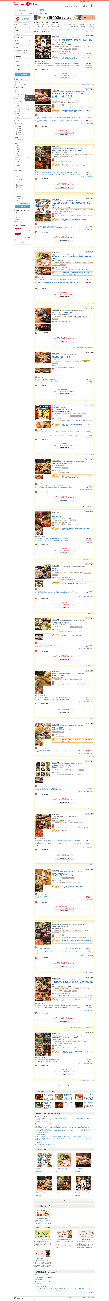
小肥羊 (83, 1288)
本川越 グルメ (41, 13)
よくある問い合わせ (67, 2)
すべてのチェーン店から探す (87, 1292)
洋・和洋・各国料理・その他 (73, 24)
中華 (82, 1118)
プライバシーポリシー (77, 1297)
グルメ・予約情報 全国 (27, 13)
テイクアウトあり (21, 134)
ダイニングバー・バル (51, 1118)
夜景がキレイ (63, 1129)
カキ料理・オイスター (58, 1136)
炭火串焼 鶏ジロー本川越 (61, 766)
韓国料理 (38, 1120)
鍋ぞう (58, 1290)
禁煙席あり (86, 1126)
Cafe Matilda (56, 516)
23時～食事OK (48, 1129)
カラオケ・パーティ (58, 1120)
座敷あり (19, 149)
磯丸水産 (70, 1288)
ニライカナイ (38, 1288)
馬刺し (90, 1136)
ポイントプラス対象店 (21, 94)
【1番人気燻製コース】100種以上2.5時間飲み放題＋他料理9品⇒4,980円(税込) (55, 487)
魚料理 (69, 1138)
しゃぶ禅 (41, 1290)
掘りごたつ (19, 147)
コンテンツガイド (77, 2)
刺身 (65, 1136)
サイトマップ (70, 1297)
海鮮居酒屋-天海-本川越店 (61, 357)
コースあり (19, 130)
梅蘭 (65, 1288)
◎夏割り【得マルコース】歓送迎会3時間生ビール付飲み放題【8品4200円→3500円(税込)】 (58, 1005)
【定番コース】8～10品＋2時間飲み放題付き (47, 381)
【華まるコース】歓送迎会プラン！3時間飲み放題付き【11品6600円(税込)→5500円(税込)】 (58, 63)
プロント (79, 1290)
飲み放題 (19, 126)
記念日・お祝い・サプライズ (23, 109)
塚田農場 (44, 1288)
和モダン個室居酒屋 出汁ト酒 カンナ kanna (67, 150)
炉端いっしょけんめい (60, 675)
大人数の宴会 (19, 115)
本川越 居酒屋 (38, 1284)
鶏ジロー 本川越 (91, 808)
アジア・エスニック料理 (46, 1120)
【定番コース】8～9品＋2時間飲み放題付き (47, 379)
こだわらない (38, 1118)
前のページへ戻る (18, 13)
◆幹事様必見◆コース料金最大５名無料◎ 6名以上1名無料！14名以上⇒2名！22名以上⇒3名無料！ (77, 273)
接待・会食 (19, 113)
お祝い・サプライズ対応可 (23, 199)
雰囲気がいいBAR (68, 1102)
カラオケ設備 (80, 1129)
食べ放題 (19, 128)
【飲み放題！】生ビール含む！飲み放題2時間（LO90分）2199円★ (52, 226)
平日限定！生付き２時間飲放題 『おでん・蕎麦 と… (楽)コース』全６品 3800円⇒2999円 (57, 172)
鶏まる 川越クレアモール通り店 (88, 84)
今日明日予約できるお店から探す (53, 1144)
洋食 (67, 1118)
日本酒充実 (19, 185)
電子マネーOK (77, 1127)
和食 (64, 1118)
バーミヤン (75, 1288)
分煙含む (21, 163)
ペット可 (76, 1130)
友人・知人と (19, 101)
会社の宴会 (19, 111)
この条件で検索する (22, 74)
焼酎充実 (19, 187)
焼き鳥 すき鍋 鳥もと (59, 874)
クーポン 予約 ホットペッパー (89, 2)
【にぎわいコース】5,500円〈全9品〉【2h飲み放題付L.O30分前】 (52, 697)
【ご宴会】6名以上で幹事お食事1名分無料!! (72, 635)
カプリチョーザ (54, 1288)
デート (18, 105)
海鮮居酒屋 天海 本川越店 (89, 400)
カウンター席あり (21, 151)
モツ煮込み (84, 1136)
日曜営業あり (20, 196)
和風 (65, 24)
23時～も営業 (40, 1129)
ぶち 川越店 (92, 246)
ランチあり (19, 132)
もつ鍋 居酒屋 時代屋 (60, 623)
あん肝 (78, 1138)
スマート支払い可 (21, 173)
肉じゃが (83, 1138)
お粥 (43, 1139)
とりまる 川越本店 (90, 140)
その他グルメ (45, 1121)
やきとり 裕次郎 (57, 728)
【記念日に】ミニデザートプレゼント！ (71, 831)
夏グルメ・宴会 (20, 215)
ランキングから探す (39, 1144)
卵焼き (48, 1138)
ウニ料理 (53, 1138)
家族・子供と (19, 103)
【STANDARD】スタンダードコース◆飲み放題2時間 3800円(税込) (52, 540)
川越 (36, 13)
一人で (18, 107)
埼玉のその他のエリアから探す (42, 1275)
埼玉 (33, 13)
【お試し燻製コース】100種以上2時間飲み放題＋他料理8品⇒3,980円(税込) (54, 486)
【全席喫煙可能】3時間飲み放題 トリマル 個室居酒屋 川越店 (82, 1027)
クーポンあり (20, 179)
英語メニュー (43, 1130)
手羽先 (68, 1136)
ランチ (25, 50)
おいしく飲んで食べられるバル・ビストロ (48, 1096)
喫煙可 (18, 165)
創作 (81, 24)
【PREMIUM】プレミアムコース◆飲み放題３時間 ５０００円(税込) (52, 538)
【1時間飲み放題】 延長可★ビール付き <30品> (48, 1061)
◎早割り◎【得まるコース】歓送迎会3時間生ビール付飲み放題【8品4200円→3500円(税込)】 (58, 65)
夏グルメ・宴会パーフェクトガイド (42, 1239)
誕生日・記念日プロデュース (23, 221)
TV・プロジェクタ (71, 1129)
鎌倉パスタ (63, 1290)
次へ (69, 1085)
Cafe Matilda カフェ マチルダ (88, 559)
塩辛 (58, 1138)
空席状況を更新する (64, 78)
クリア (28, 56)
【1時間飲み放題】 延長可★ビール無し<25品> (48, 1059)
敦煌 (48, 1288)
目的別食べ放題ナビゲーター (23, 219)
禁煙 (18, 161)
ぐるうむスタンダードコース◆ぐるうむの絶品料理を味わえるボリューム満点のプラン (57, 591)
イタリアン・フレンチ (75, 1118)
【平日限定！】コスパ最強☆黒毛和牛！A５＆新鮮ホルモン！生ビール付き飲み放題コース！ (58, 227)
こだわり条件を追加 (23, 203)
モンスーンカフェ (72, 1290)
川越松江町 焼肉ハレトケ (60, 926)
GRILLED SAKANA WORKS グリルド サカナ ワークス (83, 347)
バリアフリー (70, 1130)
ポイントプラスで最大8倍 (43, 1218)
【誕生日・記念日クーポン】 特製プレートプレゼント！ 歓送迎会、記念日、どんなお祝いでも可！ (76, 476)
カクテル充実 (20, 189)
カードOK (19, 194)
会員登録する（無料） (69, 6)
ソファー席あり (20, 153)
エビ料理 (49, 1136)
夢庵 (80, 1288)
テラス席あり (20, 155)
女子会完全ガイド (20, 217)
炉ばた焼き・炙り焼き (41, 1138)
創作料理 (60, 1118)
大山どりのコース (41, 897)
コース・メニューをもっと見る (86, 67)
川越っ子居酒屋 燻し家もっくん (63, 464)
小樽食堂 (61, 1288)
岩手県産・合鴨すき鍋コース (43, 896)
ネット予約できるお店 (21, 84)
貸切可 (37, 1130)
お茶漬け (79, 1136)
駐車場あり (82, 1130)
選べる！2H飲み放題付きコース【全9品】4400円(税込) (50, 646)
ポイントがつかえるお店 (22, 92)
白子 (40, 1139)
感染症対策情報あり (21, 140)
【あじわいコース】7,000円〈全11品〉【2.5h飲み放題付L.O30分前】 (53, 699)
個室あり (19, 145)
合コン (18, 117)
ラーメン (74, 1120)
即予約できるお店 (20, 82)
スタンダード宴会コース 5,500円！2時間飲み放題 (49, 789)
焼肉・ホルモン (87, 1118)
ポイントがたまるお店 (21, 91)
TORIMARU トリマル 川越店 (88, 303)
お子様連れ (49, 1130)
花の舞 (45, 1290)
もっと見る (92, 27)
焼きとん (88, 1138)
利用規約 (84, 1297)
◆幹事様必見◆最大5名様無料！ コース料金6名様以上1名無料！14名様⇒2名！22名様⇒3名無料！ (77, 57)
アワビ (74, 1138)
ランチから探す (38, 1279)
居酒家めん (56, 818)
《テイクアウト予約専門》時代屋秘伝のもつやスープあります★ (52, 645)
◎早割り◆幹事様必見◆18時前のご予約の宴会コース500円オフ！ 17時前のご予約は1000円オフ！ (76, 111)
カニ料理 (74, 1136)
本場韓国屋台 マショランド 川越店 (65, 1037)
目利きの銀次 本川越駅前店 (62, 409)
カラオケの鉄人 (52, 1290)
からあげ (44, 1136)
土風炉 (88, 1288)
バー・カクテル (67, 1120)
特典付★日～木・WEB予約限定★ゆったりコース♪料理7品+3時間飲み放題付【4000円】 (57, 435)
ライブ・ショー (87, 1129)
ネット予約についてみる (24, 243)
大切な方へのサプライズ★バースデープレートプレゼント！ (75, 583)
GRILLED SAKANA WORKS (62, 312)
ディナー (19, 50)
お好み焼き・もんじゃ (82, 1120)
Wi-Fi (87, 1130)
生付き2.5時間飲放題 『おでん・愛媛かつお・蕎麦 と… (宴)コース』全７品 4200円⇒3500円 (58, 174)
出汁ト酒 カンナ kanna (89, 193)
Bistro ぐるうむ (57, 569)
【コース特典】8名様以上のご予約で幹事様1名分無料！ (74, 165)
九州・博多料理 (63, 1138)
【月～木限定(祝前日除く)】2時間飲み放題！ (47, 788)
